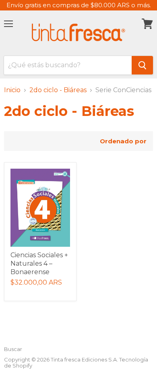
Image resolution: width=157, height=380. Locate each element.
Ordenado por (123, 141)
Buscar (13, 349)
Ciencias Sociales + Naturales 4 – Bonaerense (39, 263)
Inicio (12, 90)
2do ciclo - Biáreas (58, 90)
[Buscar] (142, 65)
